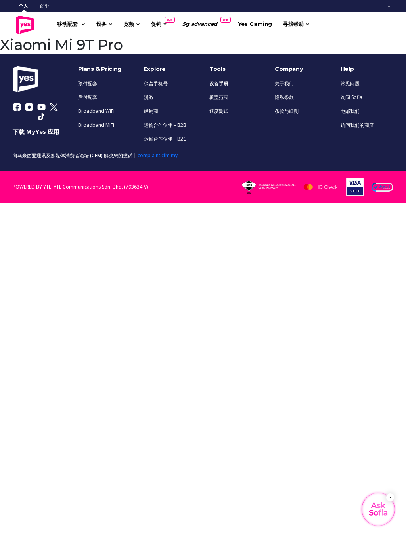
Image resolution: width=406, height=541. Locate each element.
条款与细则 (287, 111)
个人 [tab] (23, 5)
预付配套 (87, 83)
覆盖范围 (218, 97)
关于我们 (284, 83)
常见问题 (350, 83)
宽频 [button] (129, 24)
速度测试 (218, 111)
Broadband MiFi (96, 125)
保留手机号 (156, 83)
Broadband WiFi (96, 111)
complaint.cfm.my (158, 155)
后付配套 (87, 97)
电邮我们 (350, 111)
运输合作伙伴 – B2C (165, 138)
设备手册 (218, 83)
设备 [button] (101, 24)
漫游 (148, 97)
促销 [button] (159, 22)
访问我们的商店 (357, 125)
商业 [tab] (45, 5)
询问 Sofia (351, 97)
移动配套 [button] (68, 24)
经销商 (151, 111)
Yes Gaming (255, 24)
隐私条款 (284, 97)
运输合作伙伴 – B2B (165, 125)
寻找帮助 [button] (293, 24)
